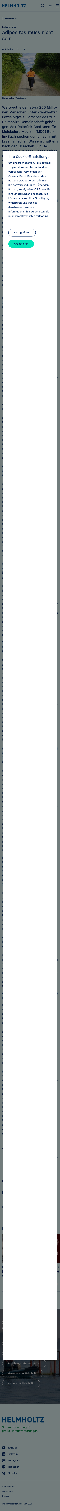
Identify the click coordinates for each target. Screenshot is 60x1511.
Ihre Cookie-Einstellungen (29, 156)
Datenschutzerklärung (34, 216)
